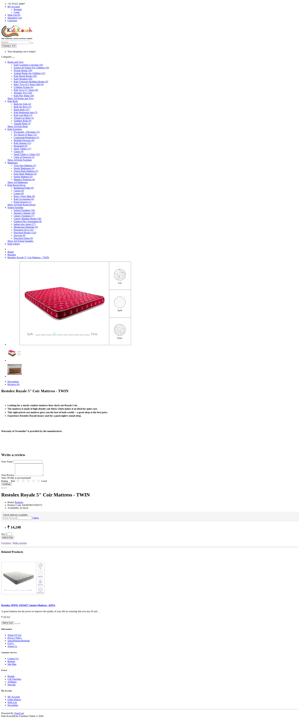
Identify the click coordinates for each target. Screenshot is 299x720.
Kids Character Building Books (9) (31, 81)
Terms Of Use (14, 635)
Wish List (12, 702)
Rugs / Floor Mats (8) (24, 196)
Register (18, 9)
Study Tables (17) (22, 148)
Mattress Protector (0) (24, 179)
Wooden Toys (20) (23, 92)
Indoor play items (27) (25, 224)
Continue (6, 484)
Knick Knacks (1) (22, 202)
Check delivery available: (15, 515)
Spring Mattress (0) (23, 176)
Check (35, 518)
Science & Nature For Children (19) (31, 67)
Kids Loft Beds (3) (23, 115)
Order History (14, 699)
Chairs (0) (19, 151)
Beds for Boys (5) (22, 106)
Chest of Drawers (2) (24, 157)
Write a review (20, 543)
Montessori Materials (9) (26, 227)
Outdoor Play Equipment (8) (28, 221)
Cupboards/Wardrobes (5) (26, 137)
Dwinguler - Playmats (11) (27, 132)
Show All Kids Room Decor (21, 204)
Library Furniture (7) (24, 216)
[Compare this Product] (5, 487)
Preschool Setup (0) (23, 238)
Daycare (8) (19, 235)
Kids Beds (12, 101)
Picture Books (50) (23, 70)
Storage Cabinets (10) (24, 213)
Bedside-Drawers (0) (24, 140)
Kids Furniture (14, 129)
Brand (10, 252)
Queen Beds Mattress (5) (26, 171)
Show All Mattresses (17, 182)
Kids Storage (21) (22, 143)
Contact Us (13, 658)
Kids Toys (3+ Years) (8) (26, 90)
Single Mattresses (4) (24, 168)
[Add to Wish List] (2, 487)
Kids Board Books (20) (25, 76)
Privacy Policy (14, 638)
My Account (13, 696)
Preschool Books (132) (25, 232)
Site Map (11, 664)
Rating (4, 481)
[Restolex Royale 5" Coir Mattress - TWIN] (75, 344)
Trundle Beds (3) (22, 123)
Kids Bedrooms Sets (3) (25, 112)
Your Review (7, 475)
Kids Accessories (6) (24, 199)
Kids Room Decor (16, 185)
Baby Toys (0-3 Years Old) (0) (29, 84)
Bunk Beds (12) (21, 109)
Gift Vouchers (14, 679)
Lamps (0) (19, 193)
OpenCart (19, 713)
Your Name (7, 461)
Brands (10, 676)
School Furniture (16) (24, 210)
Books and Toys (15, 62)
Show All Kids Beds (17, 126)
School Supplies (15, 207)
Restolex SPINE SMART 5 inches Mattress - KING (28, 605)
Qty (3, 534)
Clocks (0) (19, 190)
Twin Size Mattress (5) (25, 165)
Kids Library (13, 243)
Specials (11, 684)
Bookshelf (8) (20, 146)
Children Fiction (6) (23, 87)
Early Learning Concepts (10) (28, 65)
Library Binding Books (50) (27, 218)
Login (17, 12)
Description (13, 381)
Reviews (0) (13, 384)
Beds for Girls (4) (22, 104)
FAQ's (10, 643)
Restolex (11, 254)
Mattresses (12, 162)
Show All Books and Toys (20, 98)
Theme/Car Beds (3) (24, 118)
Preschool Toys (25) (23, 230)
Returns (11, 661)
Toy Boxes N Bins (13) (25, 134)
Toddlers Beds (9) (22, 120)
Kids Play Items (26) (24, 95)
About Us (12, 646)
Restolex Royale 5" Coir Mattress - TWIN (28, 257)
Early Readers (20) (23, 79)
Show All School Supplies (20, 241)
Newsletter (12, 705)
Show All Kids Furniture (19, 160)
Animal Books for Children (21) (29, 73)
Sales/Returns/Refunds (18, 640)
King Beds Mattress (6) (25, 174)
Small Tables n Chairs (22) (27, 154)
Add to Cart (7, 537)
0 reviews (6, 543)
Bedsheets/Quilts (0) (24, 188)
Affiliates (12, 682)
